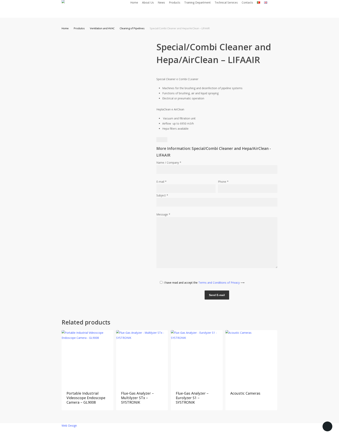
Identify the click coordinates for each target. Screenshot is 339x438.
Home (65, 28)
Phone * (223, 181)
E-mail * (161, 181)
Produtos (79, 28)
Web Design (69, 425)
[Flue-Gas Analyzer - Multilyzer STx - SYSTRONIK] (142, 358)
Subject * (162, 195)
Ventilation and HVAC (102, 28)
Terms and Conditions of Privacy (221, 282)
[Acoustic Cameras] (251, 358)
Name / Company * (168, 162)
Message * (163, 214)
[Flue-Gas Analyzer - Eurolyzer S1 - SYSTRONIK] (197, 358)
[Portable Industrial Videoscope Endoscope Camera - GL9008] (87, 358)
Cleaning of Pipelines (132, 28)
